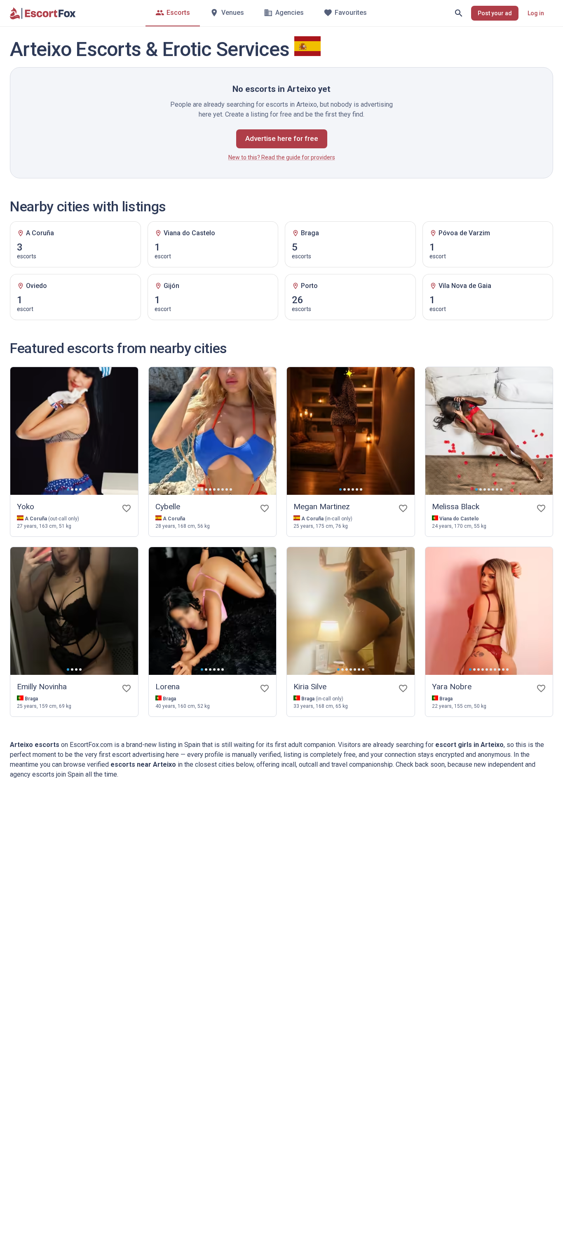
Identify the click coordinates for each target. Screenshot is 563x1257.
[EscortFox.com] (43, 13)
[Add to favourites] (126, 508)
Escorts (178, 12)
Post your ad (495, 13)
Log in (536, 13)
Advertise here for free (281, 138)
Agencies (289, 12)
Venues (232, 12)
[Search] (458, 13)
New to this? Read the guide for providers (281, 157)
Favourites (351, 12)
